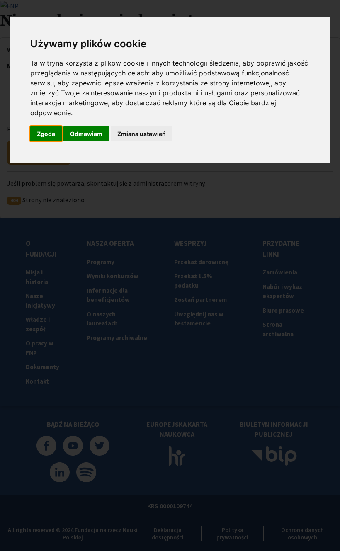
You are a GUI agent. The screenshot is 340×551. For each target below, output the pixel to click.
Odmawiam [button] (86, 133)
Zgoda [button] (46, 133)
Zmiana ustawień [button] (141, 133)
